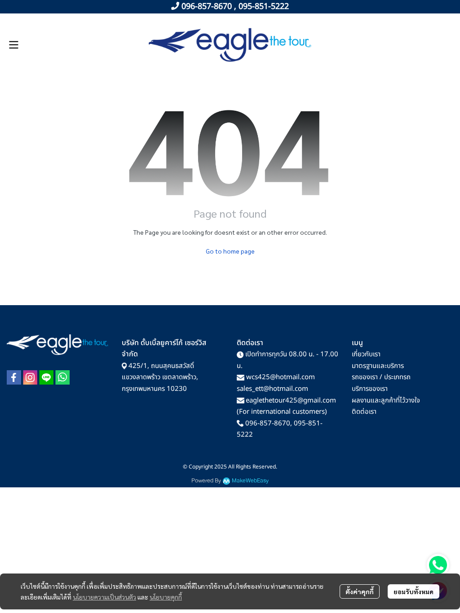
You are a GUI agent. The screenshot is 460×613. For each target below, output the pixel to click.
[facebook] (14, 377)
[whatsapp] (62, 377)
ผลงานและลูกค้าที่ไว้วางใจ (386, 400)
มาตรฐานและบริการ (378, 366)
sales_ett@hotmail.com (272, 389)
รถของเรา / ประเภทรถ (381, 377)
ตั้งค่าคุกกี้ (359, 591)
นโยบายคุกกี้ (166, 597)
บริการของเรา (370, 389)
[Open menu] (13, 45)
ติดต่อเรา (364, 412)
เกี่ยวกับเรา (366, 354)
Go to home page (230, 251)
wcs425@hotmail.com (280, 377)
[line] (46, 377)
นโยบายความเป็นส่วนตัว (104, 597)
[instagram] (30, 377)
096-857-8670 (267, 423)
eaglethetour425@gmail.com (291, 400)
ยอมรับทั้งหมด (413, 591)
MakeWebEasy (250, 481)
